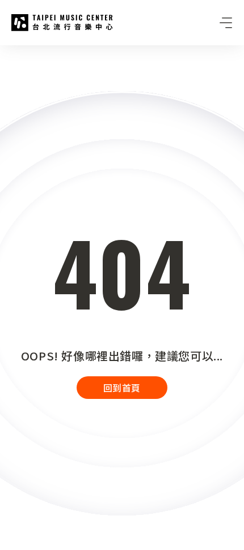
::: (3, 52)
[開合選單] (226, 22)
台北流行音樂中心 (62, 22)
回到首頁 (122, 387)
